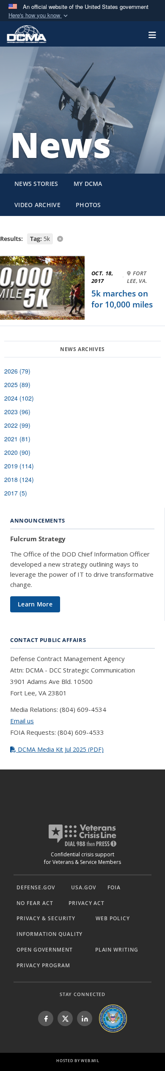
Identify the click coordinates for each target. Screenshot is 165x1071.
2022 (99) (17, 425)
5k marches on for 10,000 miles (122, 299)
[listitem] (45, 1018)
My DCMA (88, 184)
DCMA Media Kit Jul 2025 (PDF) (60, 749)
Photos (88, 205)
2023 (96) (17, 411)
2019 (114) (19, 466)
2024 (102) (19, 398)
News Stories (36, 184)
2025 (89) (17, 384)
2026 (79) (17, 371)
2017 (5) (15, 493)
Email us (22, 721)
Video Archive (37, 205)
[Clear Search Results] (82, 238)
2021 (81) (17, 438)
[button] (38, 15)
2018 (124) (19, 479)
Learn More (35, 604)
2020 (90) (17, 452)
